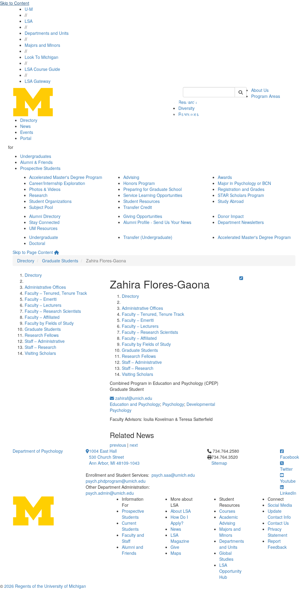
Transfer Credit (137, 207)
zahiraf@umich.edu (133, 398)
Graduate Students (60, 261)
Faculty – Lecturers (43, 305)
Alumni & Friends (36, 162)
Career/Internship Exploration (57, 183)
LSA (28, 21)
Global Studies (226, 556)
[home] (56, 252)
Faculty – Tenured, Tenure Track (56, 293)
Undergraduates (35, 156)
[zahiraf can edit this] (241, 278)
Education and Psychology (135, 404)
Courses (227, 511)
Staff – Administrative (45, 341)
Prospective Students (40, 168)
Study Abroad (231, 201)
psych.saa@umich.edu (173, 475)
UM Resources (43, 228)
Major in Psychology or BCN (244, 183)
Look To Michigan (41, 57)
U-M (29, 9)
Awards (225, 177)
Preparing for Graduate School (152, 189)
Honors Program (139, 183)
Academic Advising (228, 520)
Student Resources (141, 201)
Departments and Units (47, 33)
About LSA (181, 511)
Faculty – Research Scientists (53, 311)
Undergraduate (43, 237)
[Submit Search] (241, 92)
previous (118, 445)
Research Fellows (42, 335)
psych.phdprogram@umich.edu (116, 481)
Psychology (173, 404)
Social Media (280, 505)
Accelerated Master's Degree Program (65, 177)
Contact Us (278, 523)
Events (26, 132)
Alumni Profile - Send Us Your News (157, 222)
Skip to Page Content (33, 252)
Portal (25, 138)
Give (175, 547)
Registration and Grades (241, 189)
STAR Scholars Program (241, 195)
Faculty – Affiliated (42, 317)
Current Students (130, 526)
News (25, 126)
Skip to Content (14, 3)
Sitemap (219, 463)
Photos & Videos (44, 189)
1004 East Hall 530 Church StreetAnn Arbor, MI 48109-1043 (114, 457)
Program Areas (265, 96)
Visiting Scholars (40, 353)
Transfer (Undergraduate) (147, 237)
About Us (260, 90)
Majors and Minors (42, 45)
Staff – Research (40, 347)
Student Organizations (50, 201)
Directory (28, 120)
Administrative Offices (45, 287)
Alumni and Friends (132, 550)
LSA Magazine (180, 538)
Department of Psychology (38, 451)
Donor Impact (231, 216)
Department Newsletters (241, 222)
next (134, 445)
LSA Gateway (38, 81)
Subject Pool (41, 207)
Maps (176, 553)
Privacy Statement (277, 532)
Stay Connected (44, 222)
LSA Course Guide (42, 69)
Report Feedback (277, 544)
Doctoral (37, 243)
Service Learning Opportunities (152, 195)
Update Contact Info (279, 514)
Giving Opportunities (142, 216)
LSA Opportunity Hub (230, 571)
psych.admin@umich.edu (110, 493)
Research (38, 195)
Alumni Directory (44, 216)
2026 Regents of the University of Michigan (45, 586)
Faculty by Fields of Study (49, 323)
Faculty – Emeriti (41, 299)
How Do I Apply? (179, 520)
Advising (131, 177)
